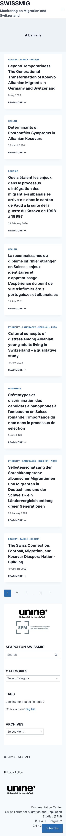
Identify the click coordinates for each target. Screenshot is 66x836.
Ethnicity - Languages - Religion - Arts (32, 327)
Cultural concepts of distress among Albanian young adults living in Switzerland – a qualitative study (32, 344)
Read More (17, 102)
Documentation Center (46, 807)
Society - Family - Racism (23, 59)
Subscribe (52, 828)
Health (12, 121)
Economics (14, 388)
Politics (13, 171)
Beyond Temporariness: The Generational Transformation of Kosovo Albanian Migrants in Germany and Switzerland (32, 77)
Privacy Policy (13, 772)
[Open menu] (63, 8)
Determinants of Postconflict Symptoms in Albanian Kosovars (31, 133)
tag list (31, 709)
